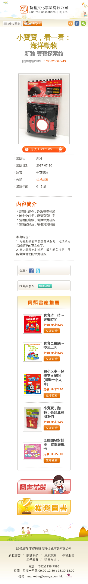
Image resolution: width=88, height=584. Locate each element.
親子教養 (32, 559)
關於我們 (32, 555)
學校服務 (68, 555)
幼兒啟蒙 (42, 179)
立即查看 (52, 331)
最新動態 (50, 555)
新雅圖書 (15, 555)
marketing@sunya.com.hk (45, 576)
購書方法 (50, 559)
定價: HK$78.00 (41, 149)
